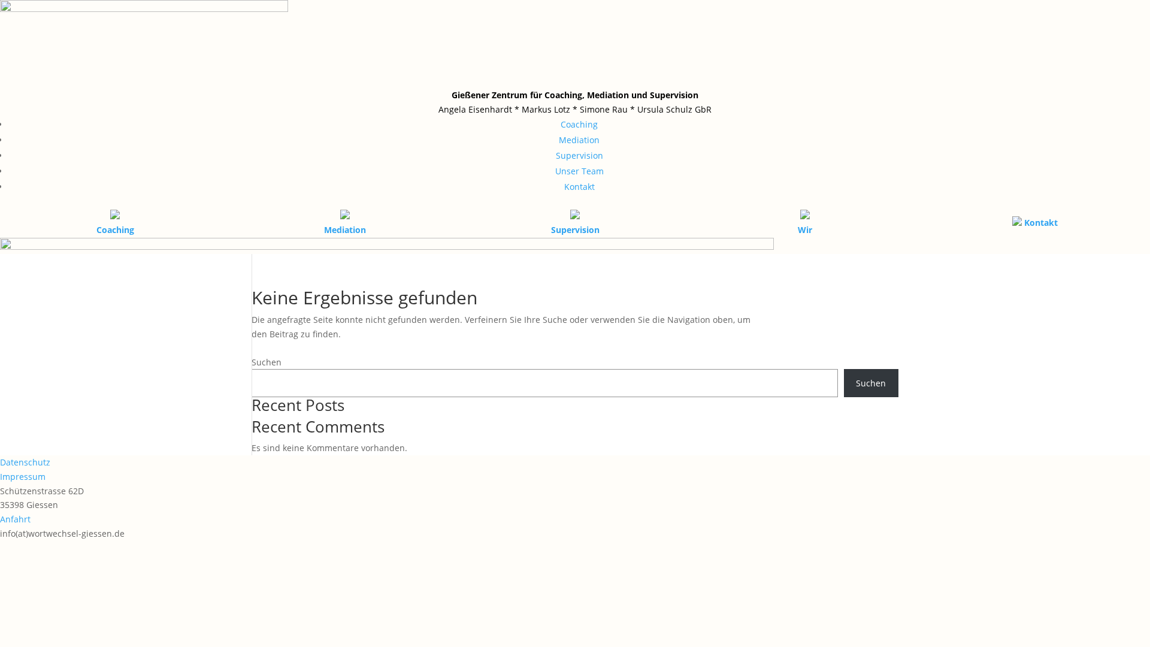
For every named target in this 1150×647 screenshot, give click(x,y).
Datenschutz (25, 462)
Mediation (579, 140)
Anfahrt (15, 519)
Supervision (579, 155)
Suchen (267, 362)
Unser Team (579, 171)
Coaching (579, 124)
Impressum (23, 476)
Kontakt (579, 186)
